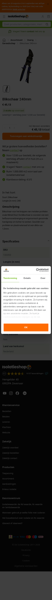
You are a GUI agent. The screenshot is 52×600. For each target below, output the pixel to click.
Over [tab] (42, 278)
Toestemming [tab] (10, 278)
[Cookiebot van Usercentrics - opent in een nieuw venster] (37, 270)
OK (26, 327)
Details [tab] (27, 278)
